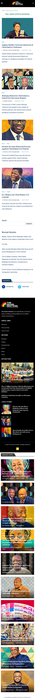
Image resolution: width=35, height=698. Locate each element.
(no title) (4, 244)
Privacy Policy (5, 327)
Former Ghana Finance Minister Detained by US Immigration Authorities (16, 567)
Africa (3, 354)
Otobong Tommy (9, 478)
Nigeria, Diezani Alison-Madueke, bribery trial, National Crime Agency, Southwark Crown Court (17, 473)
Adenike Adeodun (7, 101)
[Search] (33, 3)
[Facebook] (17, 448)
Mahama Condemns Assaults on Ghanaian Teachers (16, 592)
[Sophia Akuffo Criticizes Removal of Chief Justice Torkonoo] (17, 28)
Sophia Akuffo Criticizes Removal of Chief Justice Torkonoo (17, 46)
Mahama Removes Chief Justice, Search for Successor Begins (15, 97)
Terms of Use (5, 330)
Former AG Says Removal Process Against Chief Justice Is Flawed (16, 148)
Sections (4, 335)
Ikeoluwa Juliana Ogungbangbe (11, 50)
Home (3, 10)
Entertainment (5, 345)
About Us (4, 324)
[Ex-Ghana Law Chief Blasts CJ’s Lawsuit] (17, 178)
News (3, 351)
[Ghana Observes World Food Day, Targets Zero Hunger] (17, 373)
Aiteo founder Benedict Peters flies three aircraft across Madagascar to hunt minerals (17, 520)
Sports (3, 348)
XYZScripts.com (27, 697)
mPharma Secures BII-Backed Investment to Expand (15, 686)
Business (4, 339)
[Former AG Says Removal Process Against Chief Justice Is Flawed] (17, 130)
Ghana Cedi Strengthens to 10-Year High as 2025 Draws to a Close (17, 616)
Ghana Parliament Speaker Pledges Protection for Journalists (17, 663)
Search (4, 220)
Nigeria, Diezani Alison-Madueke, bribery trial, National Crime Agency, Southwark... (20, 409)
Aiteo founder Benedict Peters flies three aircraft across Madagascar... (23, 432)
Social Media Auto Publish (10, 697)
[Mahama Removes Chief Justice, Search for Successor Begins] (17, 79)
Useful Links (6, 320)
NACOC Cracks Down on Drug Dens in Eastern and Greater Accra (17, 639)
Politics (3, 342)
